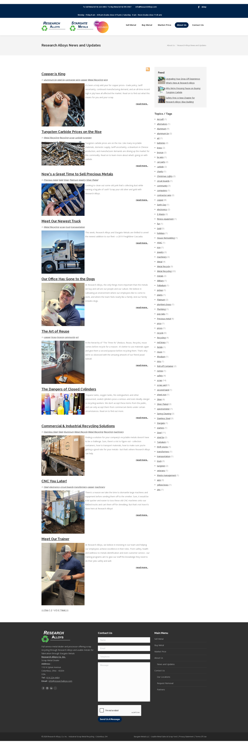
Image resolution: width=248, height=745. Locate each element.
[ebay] (204, 7)
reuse (159, 351)
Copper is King (53, 74)
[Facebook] (198, 7)
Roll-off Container (165, 366)
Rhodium (161, 356)
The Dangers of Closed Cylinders (68, 389)
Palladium (161, 285)
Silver (66, 180)
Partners (161, 689)
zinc (159, 489)
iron (159, 247)
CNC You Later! (54, 481)
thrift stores (162, 446)
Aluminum (69, 431)
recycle (160, 332)
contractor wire (72, 79)
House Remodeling (166, 238)
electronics (54, 487)
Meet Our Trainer (55, 539)
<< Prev (45, 610)
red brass (161, 342)
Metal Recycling (95, 79)
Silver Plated (92, 180)
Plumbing (161, 309)
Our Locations (163, 677)
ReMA (160, 347)
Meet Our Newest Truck (61, 221)
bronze (60, 337)
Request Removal (165, 683)
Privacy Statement (186, 736)
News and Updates (166, 664)
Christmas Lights (165, 176)
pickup (160, 290)
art (77, 337)
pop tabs (161, 314)
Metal (159, 261)
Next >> (64, 610)
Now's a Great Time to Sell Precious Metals (77, 174)
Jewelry (82, 180)
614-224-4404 (52, 677)
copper (84, 79)
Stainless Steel (51, 431)
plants (160, 295)
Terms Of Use (201, 736)
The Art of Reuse (55, 331)
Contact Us (159, 670)
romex (160, 370)
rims (159, 361)
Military (160, 280)
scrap (71, 137)
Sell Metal (158, 639)
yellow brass (162, 484)
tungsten (87, 137)
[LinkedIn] (51, 688)
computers (162, 190)
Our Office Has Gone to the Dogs (68, 279)
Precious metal (51, 180)
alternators (162, 124)
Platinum (74, 180)
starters (160, 427)
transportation (78, 227)
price (159, 323)
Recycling (64, 137)
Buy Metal (159, 645)
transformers (80, 487)
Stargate (161, 423)
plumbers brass (164, 304)
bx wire (160, 157)
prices (159, 328)
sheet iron (161, 394)
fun (158, 223)
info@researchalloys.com (60, 681)
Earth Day (161, 204)
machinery (118, 431)
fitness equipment (165, 219)
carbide (78, 137)
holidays (161, 233)
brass (54, 337)
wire (105, 79)
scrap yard (162, 385)
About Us (158, 658)
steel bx (61, 79)
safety (160, 375)
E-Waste (161, 214)
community (69, 337)
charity (160, 171)
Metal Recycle (81, 431)
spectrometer (163, 408)
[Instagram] (47, 688)
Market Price (160, 651)
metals (160, 276)
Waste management (166, 475)
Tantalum (161, 442)
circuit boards (67, 487)
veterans (161, 470)
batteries (161, 143)
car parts (161, 162)
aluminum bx (50, 79)
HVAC (159, 242)
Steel (60, 431)
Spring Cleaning (164, 413)
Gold (61, 180)
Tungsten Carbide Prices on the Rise (71, 132)
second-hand (163, 389)
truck (67, 227)
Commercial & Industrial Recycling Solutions (78, 426)
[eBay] (55, 688)
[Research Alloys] (53, 26)
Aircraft (160, 119)
